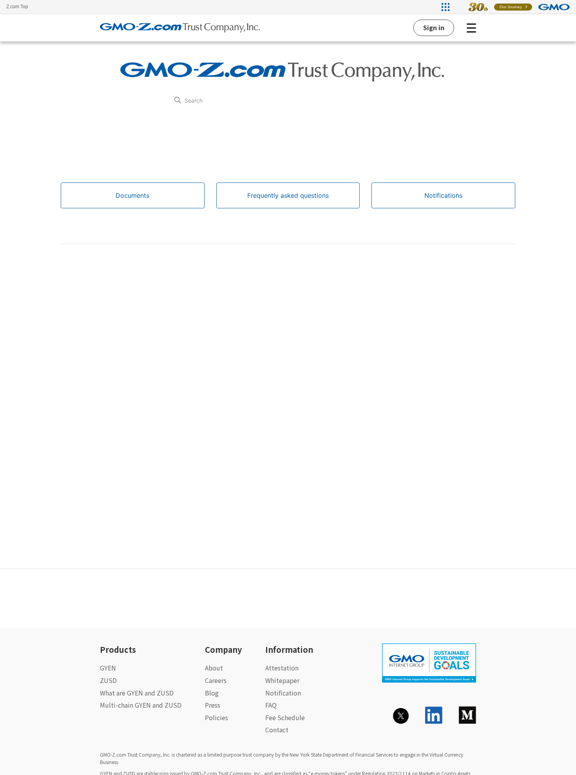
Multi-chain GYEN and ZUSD (140, 705)
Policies (216, 717)
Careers (215, 680)
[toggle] (471, 28)
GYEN (108, 667)
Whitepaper (282, 680)
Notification (283, 692)
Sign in (433, 27)
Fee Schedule (285, 717)
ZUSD (108, 680)
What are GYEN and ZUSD (137, 692)
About (214, 667)
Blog (212, 692)
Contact (276, 729)
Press (212, 705)
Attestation (282, 667)
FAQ (271, 705)
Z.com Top (17, 6)
